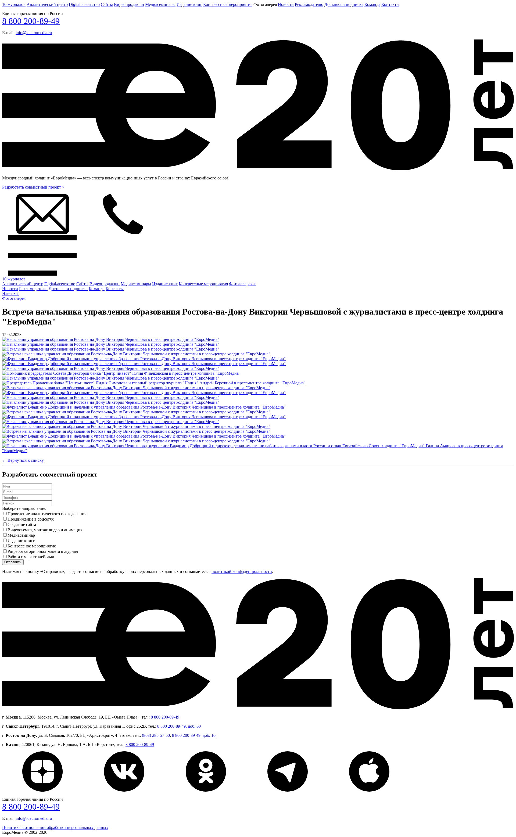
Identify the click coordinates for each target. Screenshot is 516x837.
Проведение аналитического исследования (47, 513)
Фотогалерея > (242, 284)
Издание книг (189, 4)
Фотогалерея (14, 298)
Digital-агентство (84, 4)
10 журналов (14, 4)
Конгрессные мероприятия (227, 4)
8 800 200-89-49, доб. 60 (179, 726)
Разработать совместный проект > (33, 187)
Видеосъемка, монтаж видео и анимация (45, 530)
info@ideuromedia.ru (34, 32)
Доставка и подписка (343, 4)
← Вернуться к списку (23, 460)
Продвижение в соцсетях (31, 519)
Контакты (390, 4)
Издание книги (21, 540)
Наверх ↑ (10, 293)
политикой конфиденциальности (242, 571)
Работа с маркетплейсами (31, 556)
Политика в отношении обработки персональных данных (55, 827)
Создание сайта (22, 524)
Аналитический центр (47, 4)
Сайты (107, 4)
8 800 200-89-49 (31, 21)
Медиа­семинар (21, 535)
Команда (372, 4)
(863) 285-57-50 (156, 735)
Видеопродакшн (129, 4)
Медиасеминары (160, 4)
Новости (286, 4)
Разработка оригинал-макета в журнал (43, 551)
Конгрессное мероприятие (32, 546)
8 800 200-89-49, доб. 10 (194, 735)
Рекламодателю (309, 4)
